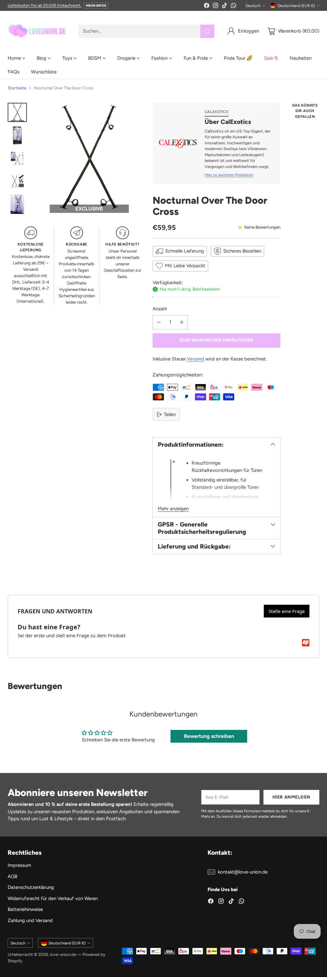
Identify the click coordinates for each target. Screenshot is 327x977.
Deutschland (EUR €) (296, 5)
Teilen (170, 414)
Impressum (19, 865)
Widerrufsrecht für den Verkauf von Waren (53, 898)
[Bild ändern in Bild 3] (17, 158)
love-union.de (63, 954)
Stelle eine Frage (287, 611)
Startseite (17, 87)
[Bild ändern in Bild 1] (17, 112)
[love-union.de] (38, 31)
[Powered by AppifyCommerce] (305, 643)
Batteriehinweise (25, 909)
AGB (12, 876)
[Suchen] (207, 31)
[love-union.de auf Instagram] (215, 6)
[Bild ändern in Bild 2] (17, 135)
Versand (195, 359)
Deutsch (253, 5)
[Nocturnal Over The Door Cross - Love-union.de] (89, 159)
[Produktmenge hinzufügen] (181, 322)
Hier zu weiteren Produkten (229, 174)
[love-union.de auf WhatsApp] (233, 6)
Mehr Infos (96, 6)
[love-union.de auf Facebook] (206, 6)
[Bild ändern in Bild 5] (17, 204)
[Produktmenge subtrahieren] (158, 322)
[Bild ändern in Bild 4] (17, 181)
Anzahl (160, 309)
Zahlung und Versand (30, 920)
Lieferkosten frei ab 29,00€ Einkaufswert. (44, 5)
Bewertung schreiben (209, 736)
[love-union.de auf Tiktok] (224, 6)
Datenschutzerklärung (31, 887)
